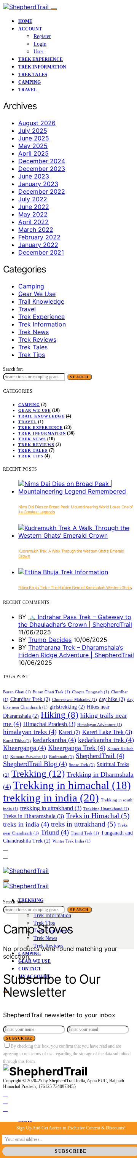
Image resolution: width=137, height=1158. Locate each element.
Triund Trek (85, 833)
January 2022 (38, 244)
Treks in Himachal (97, 816)
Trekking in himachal (72, 785)
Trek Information (42, 67)
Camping (29, 82)
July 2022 (32, 199)
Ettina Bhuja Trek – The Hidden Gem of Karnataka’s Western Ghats (75, 587)
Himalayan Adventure (99, 725)
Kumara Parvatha (28, 757)
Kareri (69, 732)
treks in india (26, 824)
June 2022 (33, 206)
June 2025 (33, 138)
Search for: (13, 369)
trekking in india (51, 798)
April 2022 (33, 222)
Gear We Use (37, 294)
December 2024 (41, 161)
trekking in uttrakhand (50, 808)
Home (25, 21)
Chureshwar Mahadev (74, 700)
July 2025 (32, 130)
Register (42, 36)
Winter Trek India (72, 841)
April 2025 (33, 153)
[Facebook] (5, 848)
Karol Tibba (17, 741)
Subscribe (19, 1038)
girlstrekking (67, 707)
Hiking (59, 715)
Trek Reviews (37, 339)
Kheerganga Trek (76, 748)
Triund (55, 832)
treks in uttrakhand (83, 824)
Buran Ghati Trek (51, 692)
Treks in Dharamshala (33, 816)
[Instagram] (5, 855)
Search (79, 377)
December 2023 (41, 168)
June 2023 (33, 176)
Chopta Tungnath (90, 692)
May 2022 (33, 214)
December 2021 (41, 252)
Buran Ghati (17, 692)
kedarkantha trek (106, 740)
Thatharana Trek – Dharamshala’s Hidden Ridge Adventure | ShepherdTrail (76, 651)
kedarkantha (54, 740)
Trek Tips (31, 354)
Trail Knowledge (41, 301)
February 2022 (39, 237)
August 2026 (37, 123)
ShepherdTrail (100, 756)
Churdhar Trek (30, 699)
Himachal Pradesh (49, 724)
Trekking (38, 773)
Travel (27, 89)
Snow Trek (82, 765)
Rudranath (61, 757)
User (38, 51)
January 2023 (38, 184)
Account (30, 29)
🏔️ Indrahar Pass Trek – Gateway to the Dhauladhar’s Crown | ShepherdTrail (75, 620)
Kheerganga (24, 748)
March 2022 (35, 229)
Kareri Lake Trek (107, 732)
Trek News (33, 332)
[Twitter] (5, 863)
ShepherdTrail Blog (35, 764)
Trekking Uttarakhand (106, 809)
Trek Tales (32, 74)
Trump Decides (50, 640)
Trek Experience (40, 59)
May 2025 (33, 146)
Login (39, 44)
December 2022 (41, 191)
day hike (112, 699)
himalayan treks (30, 732)
